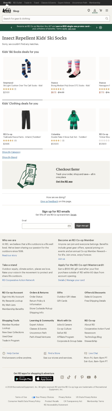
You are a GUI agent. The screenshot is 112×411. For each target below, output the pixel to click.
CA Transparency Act (73, 401)
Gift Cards (62, 300)
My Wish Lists (9, 305)
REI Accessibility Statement (56, 405)
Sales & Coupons (93, 296)
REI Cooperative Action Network (18, 280)
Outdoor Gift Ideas (66, 296)
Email (24, 220)
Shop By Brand (9, 157)
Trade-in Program (10, 340)
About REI (90, 324)
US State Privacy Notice (86, 397)
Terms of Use (21, 397)
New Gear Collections (13, 332)
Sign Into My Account (13, 296)
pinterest (82, 377)
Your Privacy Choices (44, 397)
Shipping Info (37, 312)
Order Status (36, 296)
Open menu (107, 10)
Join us (61, 259)
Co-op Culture (64, 328)
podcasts (95, 377)
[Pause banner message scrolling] (100, 27)
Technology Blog (93, 337)
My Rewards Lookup (12, 300)
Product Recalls (52, 401)
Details (73, 215)
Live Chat (93, 353)
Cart (101, 10)
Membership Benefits (13, 309)
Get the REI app (64, 181)
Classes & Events (38, 328)
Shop (16, 10)
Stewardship (91, 341)
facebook (75, 377)
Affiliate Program (65, 337)
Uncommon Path (38, 332)
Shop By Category (11, 152)
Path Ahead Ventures (40, 337)
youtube (89, 377)
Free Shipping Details (95, 300)
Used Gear (7, 336)
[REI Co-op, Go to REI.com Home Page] (6, 10)
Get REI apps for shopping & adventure (34, 373)
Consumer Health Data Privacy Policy (24, 401)
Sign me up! (82, 225)
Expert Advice (37, 324)
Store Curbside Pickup (41, 308)
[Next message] (96, 27)
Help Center (13, 353)
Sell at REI (62, 332)
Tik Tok (69, 377)
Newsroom (90, 332)
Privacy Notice (65, 397)
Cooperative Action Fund (97, 328)
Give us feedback (49, 201)
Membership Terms (95, 401)
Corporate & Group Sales (69, 341)
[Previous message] (11, 27)
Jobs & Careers (64, 324)
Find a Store (54, 353)
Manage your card (75, 280)
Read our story (9, 255)
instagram (62, 377)
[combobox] (56, 18)
